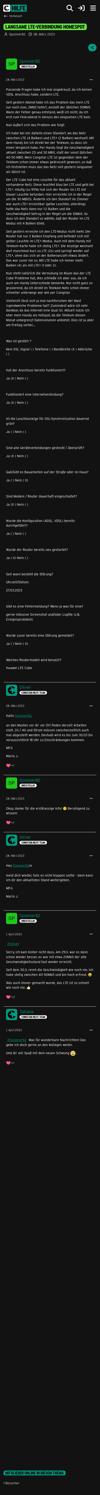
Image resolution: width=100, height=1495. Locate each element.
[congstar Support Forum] (15, 8)
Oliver (14, 944)
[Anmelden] (81, 8)
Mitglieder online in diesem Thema (34, 1473)
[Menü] (93, 8)
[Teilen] (92, 47)
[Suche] (69, 8)
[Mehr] (91, 79)
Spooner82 (17, 34)
